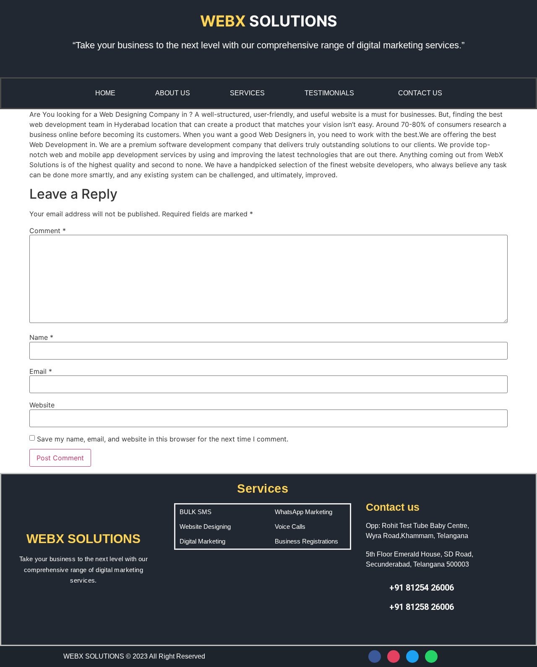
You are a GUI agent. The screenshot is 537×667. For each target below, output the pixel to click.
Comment (47, 230)
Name (41, 337)
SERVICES (247, 93)
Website (42, 405)
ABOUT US (172, 93)
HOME (105, 93)
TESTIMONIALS (329, 93)
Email (40, 371)
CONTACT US (420, 93)
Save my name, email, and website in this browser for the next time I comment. (162, 439)
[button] (331, 93)
